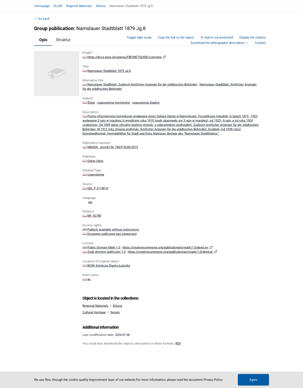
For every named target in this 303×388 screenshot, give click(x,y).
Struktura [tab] (64, 39)
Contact (260, 43)
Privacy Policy (213, 380)
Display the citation (252, 37)
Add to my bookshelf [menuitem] (218, 37)
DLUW (58, 6)
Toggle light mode (139, 37)
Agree (253, 380)
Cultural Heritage (94, 312)
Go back (44, 19)
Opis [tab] (43, 39)
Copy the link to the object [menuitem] (176, 37)
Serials (115, 312)
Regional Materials (79, 6)
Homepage (41, 6)
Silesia (100, 6)
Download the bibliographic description (217, 43)
